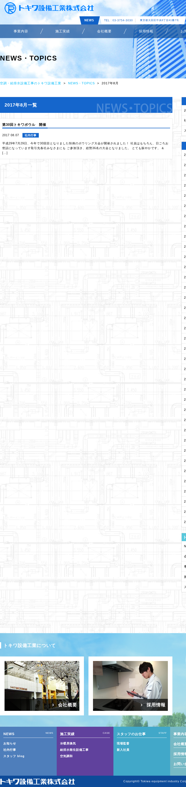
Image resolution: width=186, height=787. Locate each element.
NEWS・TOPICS (81, 83)
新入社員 (123, 749)
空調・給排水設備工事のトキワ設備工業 (30, 83)
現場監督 (123, 743)
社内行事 (9, 749)
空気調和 (66, 756)
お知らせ (9, 743)
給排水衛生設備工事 (74, 749)
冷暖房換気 (68, 743)
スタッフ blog (13, 756)
